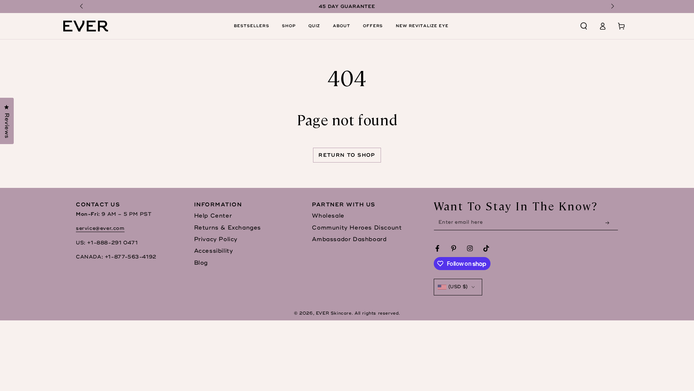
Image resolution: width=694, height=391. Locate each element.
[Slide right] (612, 6)
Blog (201, 262)
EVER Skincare (334, 313)
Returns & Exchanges (227, 227)
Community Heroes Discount (357, 227)
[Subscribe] (609, 222)
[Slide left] (82, 6)
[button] (583, 26)
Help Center (213, 215)
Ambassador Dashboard (349, 239)
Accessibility (213, 251)
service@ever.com (100, 228)
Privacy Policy (215, 239)
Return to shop (347, 155)
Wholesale (328, 215)
